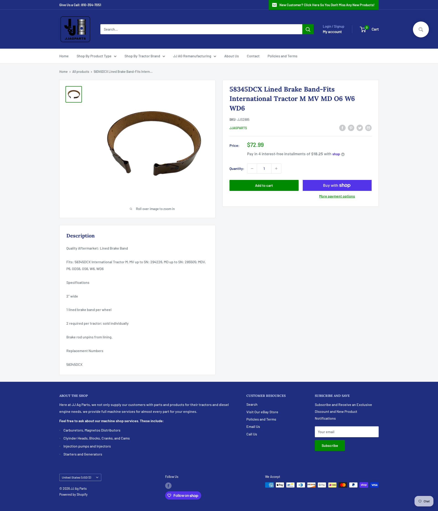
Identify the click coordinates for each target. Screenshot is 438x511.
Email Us (253, 426)
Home (64, 56)
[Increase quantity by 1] (276, 168)
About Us (231, 56)
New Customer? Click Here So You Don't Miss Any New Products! (327, 5)
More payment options (337, 196)
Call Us (251, 434)
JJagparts (238, 128)
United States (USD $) (76, 477)
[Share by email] (368, 127)
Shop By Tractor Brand (142, 56)
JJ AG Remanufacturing (192, 56)
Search (252, 404)
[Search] (308, 29)
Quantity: (236, 168)
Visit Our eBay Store (262, 412)
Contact (253, 56)
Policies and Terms (282, 56)
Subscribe (330, 445)
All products (80, 72)
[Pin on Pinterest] (351, 127)
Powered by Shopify (73, 494)
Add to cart (264, 185)
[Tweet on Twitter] (360, 127)
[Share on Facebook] (342, 127)
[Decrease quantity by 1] (252, 168)
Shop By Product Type (94, 56)
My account (332, 31)
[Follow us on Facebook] (168, 485)
